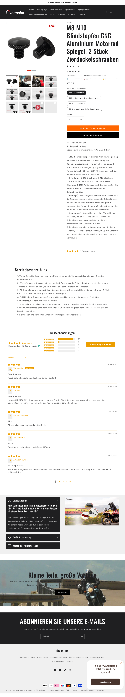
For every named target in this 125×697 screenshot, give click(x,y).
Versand (80, 75)
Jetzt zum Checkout (92, 135)
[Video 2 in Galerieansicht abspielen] (51, 107)
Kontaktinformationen (87, 690)
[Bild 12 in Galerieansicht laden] (12, 107)
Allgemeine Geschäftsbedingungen (52, 657)
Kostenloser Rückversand (62, 661)
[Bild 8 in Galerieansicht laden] (12, 94)
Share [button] (71, 245)
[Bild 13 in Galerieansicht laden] (25, 107)
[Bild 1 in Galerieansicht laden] (12, 81)
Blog (33, 657)
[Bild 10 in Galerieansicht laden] (38, 94)
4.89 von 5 (27, 343)
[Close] (121, 663)
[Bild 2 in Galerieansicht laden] (25, 81)
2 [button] (59, 481)
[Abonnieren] (81, 636)
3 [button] (63, 481)
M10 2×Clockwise (77, 104)
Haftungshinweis (97, 657)
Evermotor (15, 690)
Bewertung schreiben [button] (100, 344)
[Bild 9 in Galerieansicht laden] (25, 94)
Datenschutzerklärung (78, 657)
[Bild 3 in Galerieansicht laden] (38, 81)
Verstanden (105, 682)
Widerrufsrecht (41, 690)
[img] (14, 364)
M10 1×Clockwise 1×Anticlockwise (84, 109)
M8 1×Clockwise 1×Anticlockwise (84, 98)
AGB (67, 690)
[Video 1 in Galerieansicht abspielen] (38, 107)
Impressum (100, 690)
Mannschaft (24, 657)
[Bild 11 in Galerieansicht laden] (51, 94)
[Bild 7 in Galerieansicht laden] (51, 81)
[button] (106, 12)
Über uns (62, 592)
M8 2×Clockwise (76, 93)
